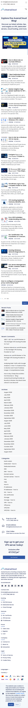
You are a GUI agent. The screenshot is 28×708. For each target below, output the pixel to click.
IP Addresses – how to (11, 490)
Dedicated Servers (8, 605)
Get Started (14, 557)
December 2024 (9, 441)
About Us (5, 644)
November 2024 (9, 444)
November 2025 (9, 413)
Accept (11, 704)
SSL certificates (9, 495)
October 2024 (8, 446)
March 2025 (7, 434)
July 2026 (7, 395)
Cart (4, 634)
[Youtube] (18, 586)
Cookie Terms (19, 693)
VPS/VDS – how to (9, 510)
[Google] (8, 586)
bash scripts (8, 461)
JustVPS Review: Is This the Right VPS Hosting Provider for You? (15, 342)
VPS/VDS (11, 122)
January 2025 (8, 439)
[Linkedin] (12, 586)
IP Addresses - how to (9, 37)
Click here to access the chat (15, 533)
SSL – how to (8, 492)
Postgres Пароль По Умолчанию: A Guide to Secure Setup (16, 156)
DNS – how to (8, 471)
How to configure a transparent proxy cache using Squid (12, 282)
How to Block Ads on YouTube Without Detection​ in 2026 (16, 62)
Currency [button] (4, 672)
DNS (5, 469)
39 (5, 298)
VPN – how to (8, 502)
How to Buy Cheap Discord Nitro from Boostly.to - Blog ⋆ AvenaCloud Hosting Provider (14, 376)
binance (6, 355)
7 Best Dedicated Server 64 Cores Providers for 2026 (17, 76)
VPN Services (6, 618)
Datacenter (6, 647)
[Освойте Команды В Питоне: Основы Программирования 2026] (3, 324)
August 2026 (8, 392)
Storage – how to (9, 500)
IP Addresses (6, 620)
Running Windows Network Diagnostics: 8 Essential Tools (16, 252)
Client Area (6, 628)
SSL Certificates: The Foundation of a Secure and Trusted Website (17, 236)
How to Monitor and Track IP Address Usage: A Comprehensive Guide (15, 368)
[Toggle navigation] (26, 3)
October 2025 (8, 416)
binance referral (9, 347)
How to (6, 484)
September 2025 (9, 418)
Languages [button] (4, 669)
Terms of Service (8, 655)
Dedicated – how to (10, 464)
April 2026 (7, 400)
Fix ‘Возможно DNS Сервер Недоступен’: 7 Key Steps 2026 (17, 171)
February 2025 (8, 436)
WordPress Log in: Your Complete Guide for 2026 (17, 184)
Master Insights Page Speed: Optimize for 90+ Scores (17, 91)
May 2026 (7, 397)
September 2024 (9, 449)
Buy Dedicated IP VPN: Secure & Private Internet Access (14, 50)
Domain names (9, 474)
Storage (6, 497)
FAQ (5, 479)
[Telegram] (22, 586)
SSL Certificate (7, 615)
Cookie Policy (7, 660)
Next (8, 298)
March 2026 (7, 403)
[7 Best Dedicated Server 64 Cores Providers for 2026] (3, 315)
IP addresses (8, 487)
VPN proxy (7, 505)
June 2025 (7, 426)
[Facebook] (2, 586)
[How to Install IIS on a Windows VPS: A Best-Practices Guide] (3, 328)
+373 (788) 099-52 (12, 520)
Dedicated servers (10, 466)
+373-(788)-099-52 (9, 4)
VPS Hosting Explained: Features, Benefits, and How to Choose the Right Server (17, 202)
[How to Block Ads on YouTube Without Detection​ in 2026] (3, 311)
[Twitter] (5, 586)
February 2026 (8, 405)
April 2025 (7, 431)
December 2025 (9, 410)
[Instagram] (15, 586)
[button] (25, 37)
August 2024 (8, 452)
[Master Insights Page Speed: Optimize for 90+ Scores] (3, 319)
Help (10, 64)
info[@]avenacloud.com (10, 2)
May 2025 (7, 428)
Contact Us (6, 642)
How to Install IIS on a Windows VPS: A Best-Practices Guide (16, 120)
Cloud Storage (7, 607)
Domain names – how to (11, 477)
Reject (17, 704)
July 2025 (7, 423)
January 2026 (8, 408)
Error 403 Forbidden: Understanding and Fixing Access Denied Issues (17, 219)
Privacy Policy (7, 657)
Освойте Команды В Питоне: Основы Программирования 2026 (18, 105)
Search (25, 303)
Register (5, 631)
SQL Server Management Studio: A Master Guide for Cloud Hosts (18, 266)
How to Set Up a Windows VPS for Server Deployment (18, 139)
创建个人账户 (8, 339)
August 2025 (8, 421)
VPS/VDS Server (7, 602)
